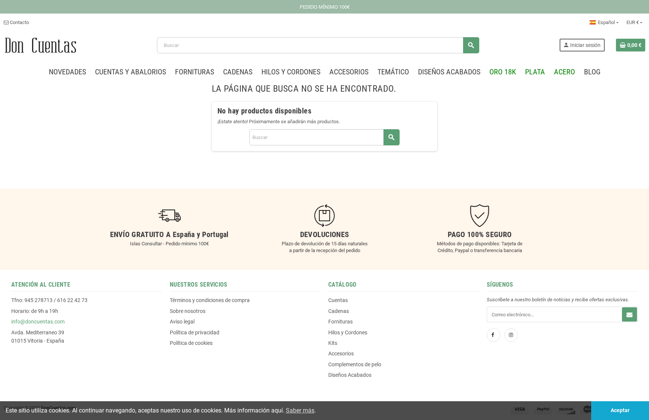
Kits (332, 343)
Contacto (19, 22)
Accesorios (341, 354)
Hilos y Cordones (347, 332)
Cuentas (338, 300)
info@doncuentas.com (38, 322)
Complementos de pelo (354, 364)
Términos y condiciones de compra (210, 300)
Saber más (300, 410)
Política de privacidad (194, 332)
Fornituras (340, 322)
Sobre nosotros (187, 311)
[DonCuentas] (40, 45)
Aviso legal (182, 322)
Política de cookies (191, 343)
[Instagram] (511, 335)
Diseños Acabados (349, 375)
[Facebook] (493, 335)
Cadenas (338, 311)
